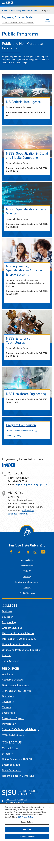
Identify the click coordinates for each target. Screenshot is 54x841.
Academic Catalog (12, 679)
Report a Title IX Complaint (18, 776)
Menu (47, 21)
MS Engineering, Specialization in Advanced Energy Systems (25, 270)
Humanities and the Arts (16, 644)
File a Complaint (11, 770)
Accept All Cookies (26, 836)
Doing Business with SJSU (17, 759)
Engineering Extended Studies (24, 10)
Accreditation (27, 565)
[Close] (50, 807)
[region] (27, 822)
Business (7, 611)
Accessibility (27, 560)
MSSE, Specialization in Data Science (26, 211)
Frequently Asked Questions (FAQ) (21, 431)
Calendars (8, 701)
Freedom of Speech (13, 718)
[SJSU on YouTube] (43, 552)
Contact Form (10, 748)
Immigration (9, 724)
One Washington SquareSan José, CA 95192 (16, 801)
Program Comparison (21, 425)
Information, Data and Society (19, 639)
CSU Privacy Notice (25, 817)
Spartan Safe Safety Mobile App (20, 729)
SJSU (9, 3)
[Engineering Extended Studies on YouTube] (13, 465)
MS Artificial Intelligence (23, 102)
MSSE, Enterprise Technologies (18, 340)
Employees (8, 713)
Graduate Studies (12, 628)
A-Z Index (7, 674)
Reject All (27, 829)
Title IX (27, 571)
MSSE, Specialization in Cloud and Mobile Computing (27, 155)
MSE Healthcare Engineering (26, 394)
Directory (7, 753)
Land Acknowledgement (27, 582)
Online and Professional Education (21, 650)
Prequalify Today (13, 436)
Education (7, 617)
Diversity (27, 576)
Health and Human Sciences (18, 633)
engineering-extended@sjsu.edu (31, 484)
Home (4, 10)
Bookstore (8, 696)
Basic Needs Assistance (15, 685)
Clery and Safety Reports (16, 690)
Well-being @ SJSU (13, 735)
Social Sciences (10, 661)
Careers (6, 707)
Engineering (9, 622)
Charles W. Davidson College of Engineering (18, 22)
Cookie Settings (27, 593)
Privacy (27, 587)
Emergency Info (11, 764)
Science (6, 655)
